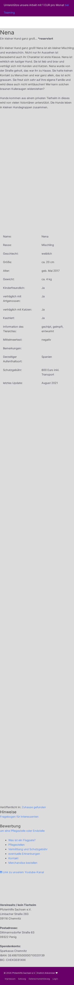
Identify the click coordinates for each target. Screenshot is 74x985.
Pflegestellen (16, 844)
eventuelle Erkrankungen (24, 853)
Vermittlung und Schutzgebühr (27, 849)
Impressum (10, 978)
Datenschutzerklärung (39, 978)
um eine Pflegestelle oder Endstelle (22, 830)
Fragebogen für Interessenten (19, 816)
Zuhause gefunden (34, 807)
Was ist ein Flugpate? (21, 840)
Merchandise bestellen (22, 862)
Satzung (22, 978)
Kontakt (13, 858)
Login (55, 978)
